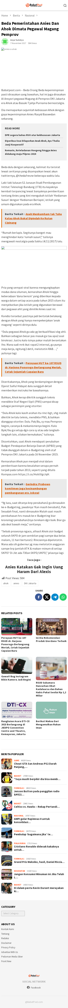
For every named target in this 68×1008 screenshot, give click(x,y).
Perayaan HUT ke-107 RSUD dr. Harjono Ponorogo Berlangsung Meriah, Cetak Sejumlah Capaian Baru (15, 644)
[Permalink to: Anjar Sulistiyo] (5, 41)
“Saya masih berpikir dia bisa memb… (37, 779)
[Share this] (38, 597)
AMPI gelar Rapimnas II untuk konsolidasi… (32, 820)
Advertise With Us (9, 952)
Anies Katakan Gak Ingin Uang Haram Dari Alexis (34, 569)
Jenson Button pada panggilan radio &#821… (36, 793)
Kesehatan (19, 871)
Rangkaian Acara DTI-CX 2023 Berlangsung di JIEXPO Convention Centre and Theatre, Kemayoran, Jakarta (15, 728)
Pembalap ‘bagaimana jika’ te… (33, 834)
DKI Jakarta (30, 583)
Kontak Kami (7, 929)
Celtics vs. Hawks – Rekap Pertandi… (37, 806)
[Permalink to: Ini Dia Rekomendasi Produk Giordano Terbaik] (51, 626)
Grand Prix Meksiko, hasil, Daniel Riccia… (39, 862)
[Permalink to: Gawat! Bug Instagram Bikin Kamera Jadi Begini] (16, 665)
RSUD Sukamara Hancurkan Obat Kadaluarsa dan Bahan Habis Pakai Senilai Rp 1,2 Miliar (51, 689)
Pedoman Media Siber (12, 956)
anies (16, 583)
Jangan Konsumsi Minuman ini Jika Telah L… (39, 876)
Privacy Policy (8, 947)
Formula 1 (19, 788)
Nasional (19, 815)
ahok (6, 583)
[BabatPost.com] (34, 4)
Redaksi (5, 938)
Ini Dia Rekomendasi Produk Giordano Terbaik (51, 639)
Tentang (5, 933)
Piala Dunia (19, 843)
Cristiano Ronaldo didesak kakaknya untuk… (36, 848)
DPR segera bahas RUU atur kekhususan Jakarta (32, 135)
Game (16, 760)
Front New (6, 961)
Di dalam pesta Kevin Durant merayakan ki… (39, 889)
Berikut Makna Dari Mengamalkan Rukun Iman (48, 724)
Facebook (36, 987)
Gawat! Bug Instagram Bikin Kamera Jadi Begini (16, 678)
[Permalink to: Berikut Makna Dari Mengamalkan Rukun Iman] (51, 710)
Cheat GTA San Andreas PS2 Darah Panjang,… (35, 765)
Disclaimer (6, 943)
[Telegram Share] (55, 597)
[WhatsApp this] (63, 597)
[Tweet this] (46, 597)
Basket (17, 776)
